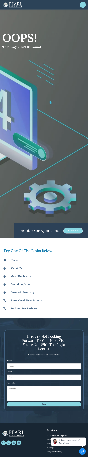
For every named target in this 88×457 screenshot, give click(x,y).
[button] (83, 5)
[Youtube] (19, 442)
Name (9, 360)
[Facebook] (3, 442)
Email (9, 372)
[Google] (8, 442)
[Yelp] (13, 442)
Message (11, 383)
